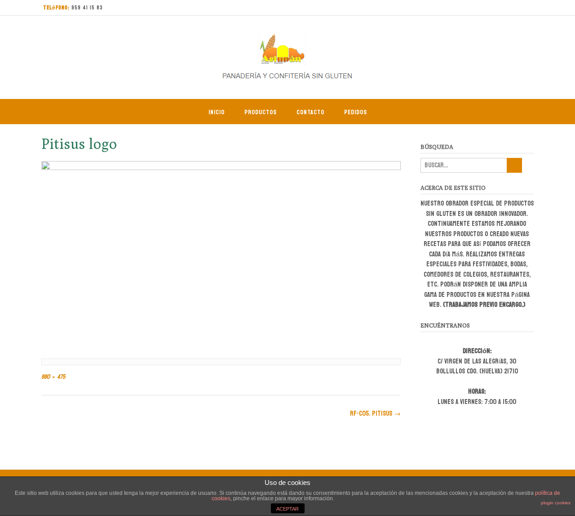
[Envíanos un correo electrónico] (509, 7)
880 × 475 (53, 376)
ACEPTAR (287, 509)
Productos (260, 112)
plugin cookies (556, 502)
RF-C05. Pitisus (375, 414)
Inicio (216, 112)
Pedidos (355, 112)
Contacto (310, 112)
